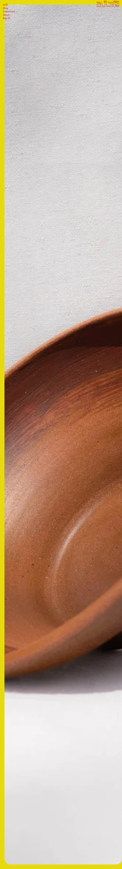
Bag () (6, 18)
